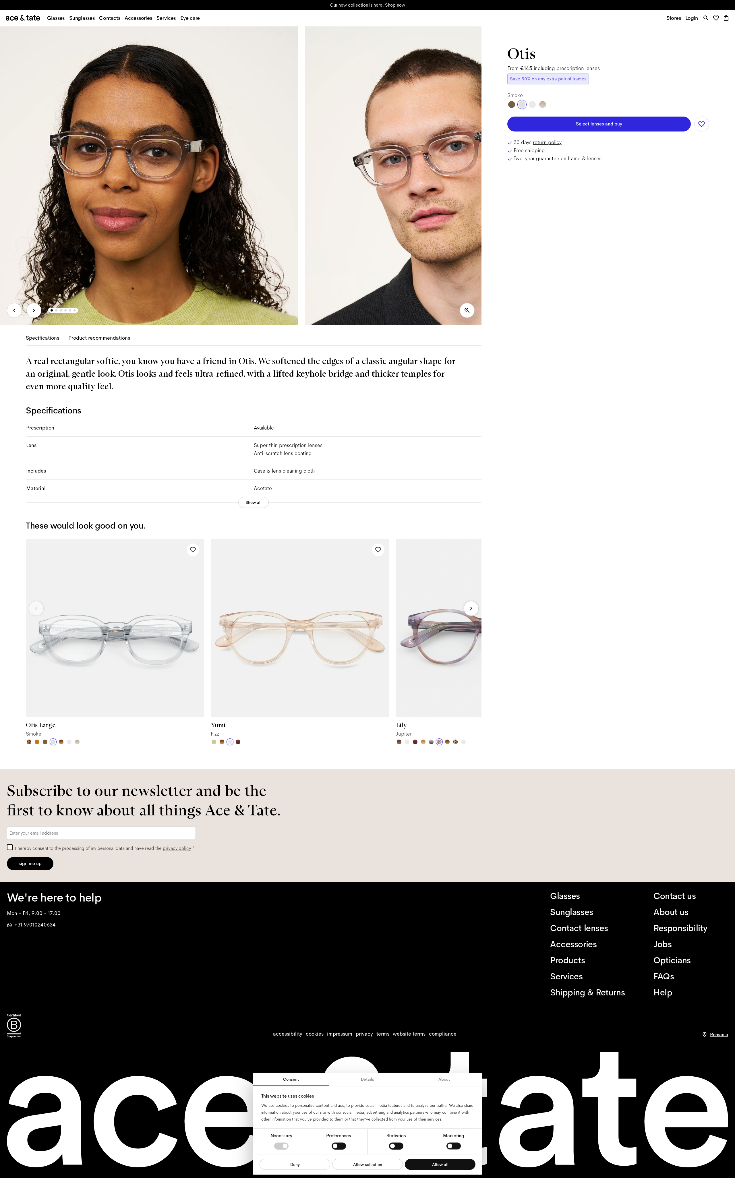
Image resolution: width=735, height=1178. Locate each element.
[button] (718, 18)
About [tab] (444, 1079)
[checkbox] (10, 847)
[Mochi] (214, 742)
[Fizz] (230, 742)
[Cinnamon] (37, 742)
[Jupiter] (439, 742)
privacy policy (177, 848)
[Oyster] (77, 742)
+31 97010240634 (35, 925)
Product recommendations (99, 338)
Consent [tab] (291, 1079)
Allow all (440, 1164)
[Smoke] (53, 742)
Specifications (42, 338)
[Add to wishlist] (193, 549)
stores (310, 5)
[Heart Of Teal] (29, 742)
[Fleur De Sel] (69, 742)
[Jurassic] (45, 742)
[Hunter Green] (399, 742)
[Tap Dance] (455, 742)
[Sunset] (423, 742)
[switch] (339, 1145)
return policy (547, 142)
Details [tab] (367, 1079)
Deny (295, 1164)
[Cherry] (238, 742)
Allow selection (367, 1164)
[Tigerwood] (61, 742)
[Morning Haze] (431, 742)
